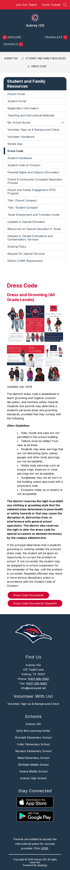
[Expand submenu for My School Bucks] (62, 122)
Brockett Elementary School (33, 737)
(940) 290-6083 (36, 683)
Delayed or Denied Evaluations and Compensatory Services (29, 237)
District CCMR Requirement (24, 260)
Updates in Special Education (26, 221)
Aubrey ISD (11, 58)
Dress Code (38, 66)
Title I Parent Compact (22, 200)
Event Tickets (51, 4)
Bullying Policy (16, 246)
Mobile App (14, 144)
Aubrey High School (33, 778)
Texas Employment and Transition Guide (33, 214)
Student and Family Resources (45, 58)
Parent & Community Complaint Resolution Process (34, 181)
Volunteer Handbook (20, 136)
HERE (44, 848)
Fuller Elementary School (33, 744)
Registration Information (23, 108)
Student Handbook (19, 158)
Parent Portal (16, 94)
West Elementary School (33, 758)
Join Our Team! (26, 4)
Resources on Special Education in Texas (34, 229)
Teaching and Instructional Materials (30, 115)
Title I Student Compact (22, 207)
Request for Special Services (26, 253)
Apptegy (42, 865)
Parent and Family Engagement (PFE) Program (31, 191)
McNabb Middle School (33, 764)
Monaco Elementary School (33, 751)
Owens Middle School (33, 771)
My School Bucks (18, 122)
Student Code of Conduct (23, 165)
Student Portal (16, 101)
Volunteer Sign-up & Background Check (33, 129)
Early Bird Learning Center (33, 730)
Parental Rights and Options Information (33, 172)
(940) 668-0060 (38, 679)
